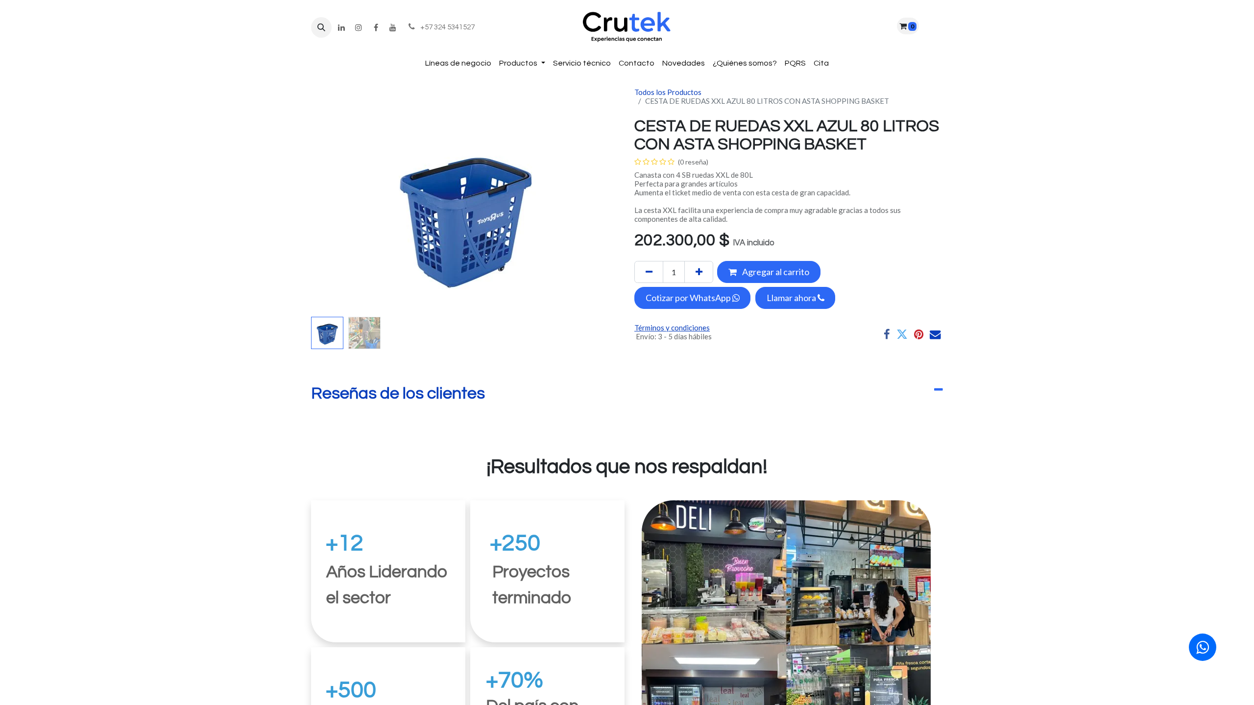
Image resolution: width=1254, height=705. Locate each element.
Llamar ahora (792, 297)
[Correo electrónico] (935, 334)
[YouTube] (393, 27)
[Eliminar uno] (648, 272)
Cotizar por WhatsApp (689, 297)
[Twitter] (902, 334)
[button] (321, 27)
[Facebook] (376, 27)
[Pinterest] (918, 334)
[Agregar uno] (698, 272)
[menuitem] (458, 63)
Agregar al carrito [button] (775, 271)
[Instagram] (358, 27)
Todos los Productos (667, 92)
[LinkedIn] (341, 27)
